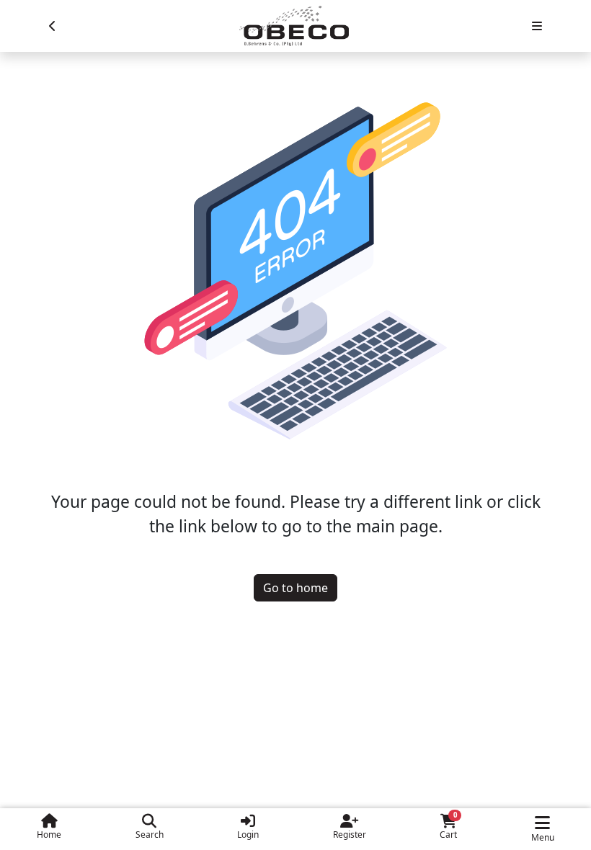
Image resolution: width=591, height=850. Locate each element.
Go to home (295, 588)
